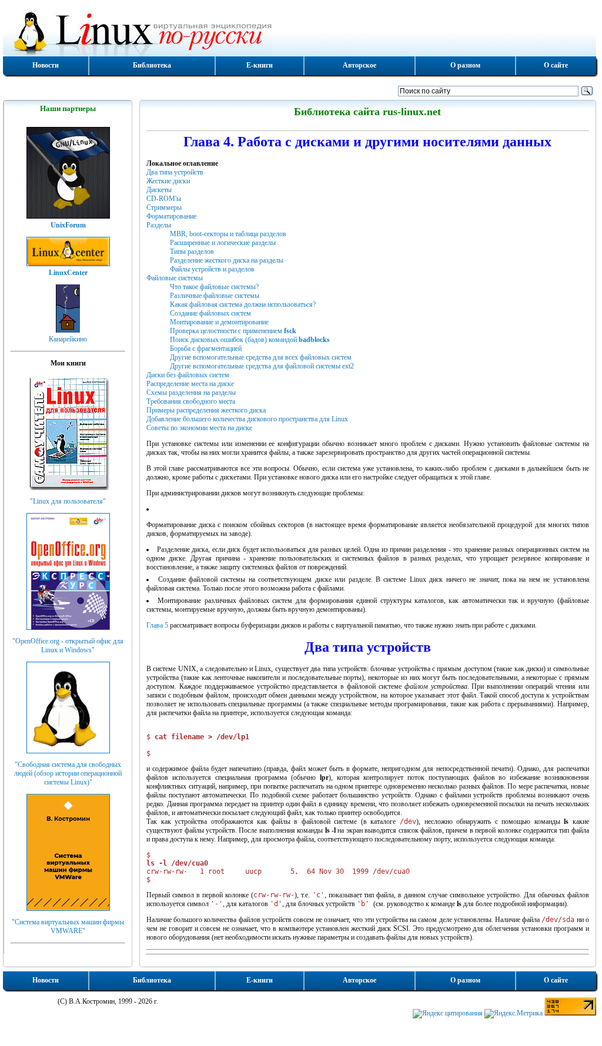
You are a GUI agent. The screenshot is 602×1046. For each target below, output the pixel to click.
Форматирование (171, 216)
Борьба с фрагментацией (206, 348)
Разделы (158, 225)
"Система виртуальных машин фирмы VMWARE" (68, 926)
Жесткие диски (168, 181)
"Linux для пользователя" (68, 501)
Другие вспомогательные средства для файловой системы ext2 (262, 366)
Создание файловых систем (210, 313)
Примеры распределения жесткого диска (206, 410)
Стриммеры (164, 207)
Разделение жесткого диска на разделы (226, 260)
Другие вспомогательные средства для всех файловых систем (261, 357)
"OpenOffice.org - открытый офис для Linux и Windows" (67, 645)
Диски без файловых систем (187, 375)
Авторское (359, 65)
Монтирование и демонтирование (219, 322)
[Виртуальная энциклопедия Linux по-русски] (299, 32)
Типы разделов (192, 251)
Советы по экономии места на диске (199, 428)
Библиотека (152, 65)
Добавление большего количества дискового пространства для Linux (247, 419)
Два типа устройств (174, 172)
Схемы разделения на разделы (191, 392)
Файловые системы (174, 278)
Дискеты (159, 190)
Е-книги (259, 65)
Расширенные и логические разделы (223, 243)
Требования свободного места (190, 401)
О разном (465, 65)
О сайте (556, 65)
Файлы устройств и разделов (212, 269)
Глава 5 (157, 625)
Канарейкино (68, 339)
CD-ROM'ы (163, 199)
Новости (45, 65)
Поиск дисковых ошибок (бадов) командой (250, 340)
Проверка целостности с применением (233, 331)
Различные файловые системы (214, 295)
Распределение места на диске (190, 384)
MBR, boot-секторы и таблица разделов (228, 234)
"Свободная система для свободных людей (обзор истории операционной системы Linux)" (68, 773)
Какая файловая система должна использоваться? (243, 304)
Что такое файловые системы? (214, 287)
